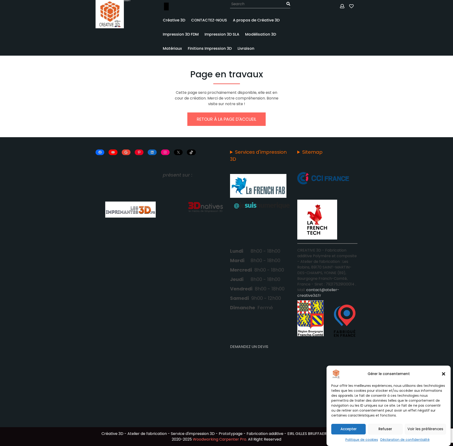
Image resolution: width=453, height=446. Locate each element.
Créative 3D (174, 20)
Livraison (246, 48)
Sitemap (312, 152)
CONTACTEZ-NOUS (209, 20)
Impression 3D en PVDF (187, 201)
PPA (171, 177)
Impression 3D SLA (222, 34)
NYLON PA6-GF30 (182, 71)
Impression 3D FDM (181, 34)
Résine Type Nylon (184, 165)
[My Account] (342, 6)
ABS (171, 93)
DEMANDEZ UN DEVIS (249, 346)
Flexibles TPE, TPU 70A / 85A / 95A (186, 123)
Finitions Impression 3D (210, 48)
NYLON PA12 (178, 152)
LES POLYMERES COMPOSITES (180, 64)
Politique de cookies (361, 439)
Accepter (348, 429)
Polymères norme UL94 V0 (183, 241)
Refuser (385, 429)
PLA (171, 106)
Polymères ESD (180, 258)
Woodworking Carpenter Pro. (220, 439)
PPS (171, 189)
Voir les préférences (425, 429)
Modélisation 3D (260, 34)
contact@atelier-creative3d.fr (318, 292)
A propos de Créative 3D (256, 20)
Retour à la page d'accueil (226, 119)
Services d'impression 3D (258, 155)
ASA (171, 81)
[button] (443, 374)
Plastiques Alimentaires (179, 219)
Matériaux (172, 48)
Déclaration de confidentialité (405, 439)
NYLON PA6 (177, 140)
